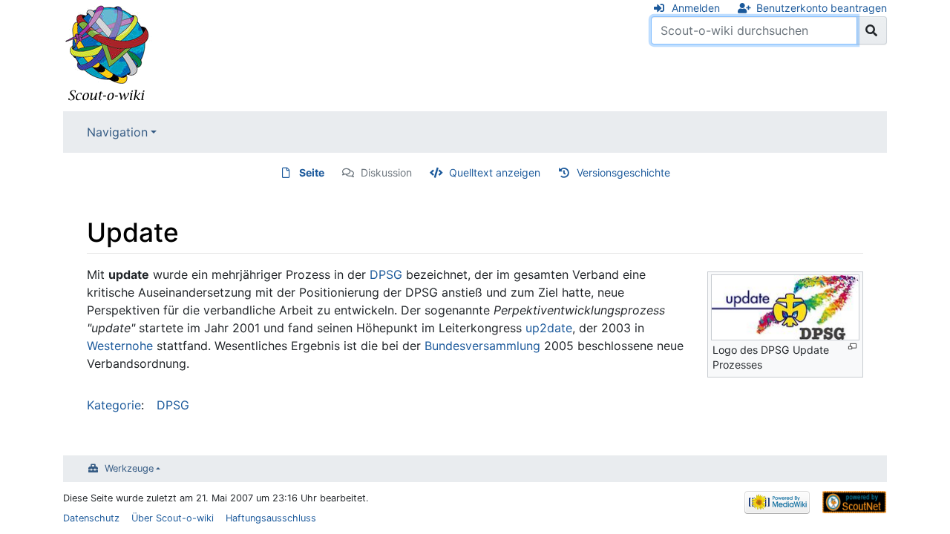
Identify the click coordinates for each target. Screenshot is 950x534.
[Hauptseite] (107, 54)
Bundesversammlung (482, 345)
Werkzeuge (129, 468)
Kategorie (114, 405)
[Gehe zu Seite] (871, 30)
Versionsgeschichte (623, 172)
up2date (548, 327)
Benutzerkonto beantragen (821, 7)
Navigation (117, 132)
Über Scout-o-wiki (172, 518)
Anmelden (696, 7)
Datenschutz (91, 518)
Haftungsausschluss (271, 518)
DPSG (386, 274)
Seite (311, 172)
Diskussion (386, 172)
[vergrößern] (852, 347)
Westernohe (120, 345)
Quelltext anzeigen (494, 172)
